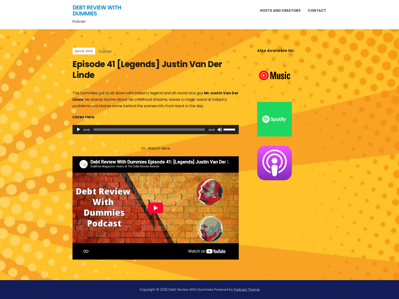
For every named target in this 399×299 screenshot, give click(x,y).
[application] (156, 129)
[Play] (78, 129)
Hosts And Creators (280, 10)
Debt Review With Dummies (97, 10)
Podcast (105, 51)
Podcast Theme (247, 289)
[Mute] (220, 129)
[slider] (230, 129)
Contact (317, 10)
